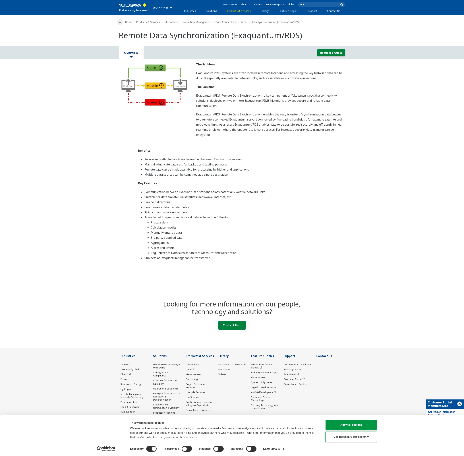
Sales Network (292, 374)
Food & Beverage (130, 407)
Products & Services (239, 11)
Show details (271, 448)
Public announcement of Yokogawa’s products (199, 403)
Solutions (211, 11)
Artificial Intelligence (262, 392)
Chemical (126, 374)
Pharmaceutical (129, 402)
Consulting (192, 379)
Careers (258, 4)
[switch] (187, 449)
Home (128, 22)
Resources (224, 369)
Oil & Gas (126, 364)
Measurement (193, 374)
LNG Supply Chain (130, 369)
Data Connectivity (226, 22)
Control (190, 369)
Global (291, 4)
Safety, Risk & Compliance (160, 374)
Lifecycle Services (195, 392)
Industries (190, 11)
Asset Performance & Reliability (165, 382)
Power (124, 379)
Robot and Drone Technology (260, 398)
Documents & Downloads (232, 364)
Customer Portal (293, 379)
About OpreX (258, 377)
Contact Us (333, 11)
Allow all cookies (351, 424)
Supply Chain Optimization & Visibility (166, 406)
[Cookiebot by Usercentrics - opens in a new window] (106, 449)
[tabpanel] (154, 85)
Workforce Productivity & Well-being (166, 366)
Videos (222, 374)
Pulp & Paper (128, 411)
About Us (246, 4)
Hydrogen (126, 389)
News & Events (229, 4)
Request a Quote (331, 52)
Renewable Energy (131, 384)
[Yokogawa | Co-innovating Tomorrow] (134, 7)
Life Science (192, 397)
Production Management (197, 22)
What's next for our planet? (261, 366)
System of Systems (261, 382)
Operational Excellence (166, 388)
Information (171, 22)
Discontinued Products (198, 410)
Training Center (292, 369)
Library (265, 11)
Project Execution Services (195, 385)
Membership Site (275, 4)
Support (312, 11)
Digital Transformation (263, 387)
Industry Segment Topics (265, 372)
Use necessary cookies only (351, 436)
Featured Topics (288, 11)
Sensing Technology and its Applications (265, 406)
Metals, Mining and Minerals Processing (132, 395)
